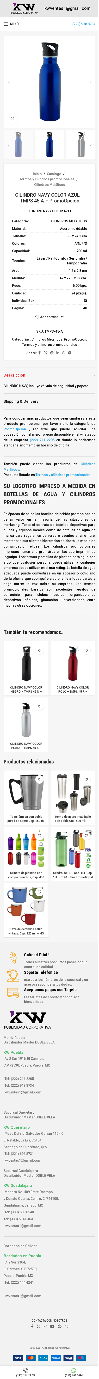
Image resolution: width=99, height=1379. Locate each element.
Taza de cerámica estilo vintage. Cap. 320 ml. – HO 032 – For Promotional (26, 933)
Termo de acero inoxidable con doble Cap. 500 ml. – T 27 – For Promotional (73, 821)
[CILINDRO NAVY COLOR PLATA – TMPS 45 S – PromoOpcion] (26, 720)
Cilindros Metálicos (49, 185)
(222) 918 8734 (83, 24)
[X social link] (46, 353)
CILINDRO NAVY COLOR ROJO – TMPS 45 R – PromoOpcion (73, 692)
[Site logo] (24, 8)
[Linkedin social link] (58, 353)
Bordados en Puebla (22, 1255)
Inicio (37, 174)
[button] (8, 82)
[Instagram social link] (45, 1326)
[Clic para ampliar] (12, 118)
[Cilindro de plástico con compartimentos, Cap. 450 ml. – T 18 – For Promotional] (26, 849)
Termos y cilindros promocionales (46, 179)
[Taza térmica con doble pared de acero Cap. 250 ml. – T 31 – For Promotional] (26, 793)
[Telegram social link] (70, 353)
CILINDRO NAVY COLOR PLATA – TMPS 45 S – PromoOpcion (26, 748)
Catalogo (54, 174)
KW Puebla (13, 1052)
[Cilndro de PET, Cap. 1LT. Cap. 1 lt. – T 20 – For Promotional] (73, 849)
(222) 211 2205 (42, 440)
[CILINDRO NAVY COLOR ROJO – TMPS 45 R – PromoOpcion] (73, 663)
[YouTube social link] (52, 1326)
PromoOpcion (75, 339)
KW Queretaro (17, 1127)
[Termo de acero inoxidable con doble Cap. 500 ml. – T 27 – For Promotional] (73, 793)
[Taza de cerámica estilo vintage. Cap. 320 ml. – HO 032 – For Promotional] (26, 905)
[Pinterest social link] (52, 353)
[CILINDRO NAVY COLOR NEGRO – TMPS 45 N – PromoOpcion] (26, 663)
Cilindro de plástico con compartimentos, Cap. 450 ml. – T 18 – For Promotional (26, 877)
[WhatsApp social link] (64, 353)
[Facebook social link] (40, 353)
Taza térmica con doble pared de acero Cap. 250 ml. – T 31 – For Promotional (26, 821)
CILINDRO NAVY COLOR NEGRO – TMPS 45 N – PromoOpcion (26, 692)
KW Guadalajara (18, 1185)
